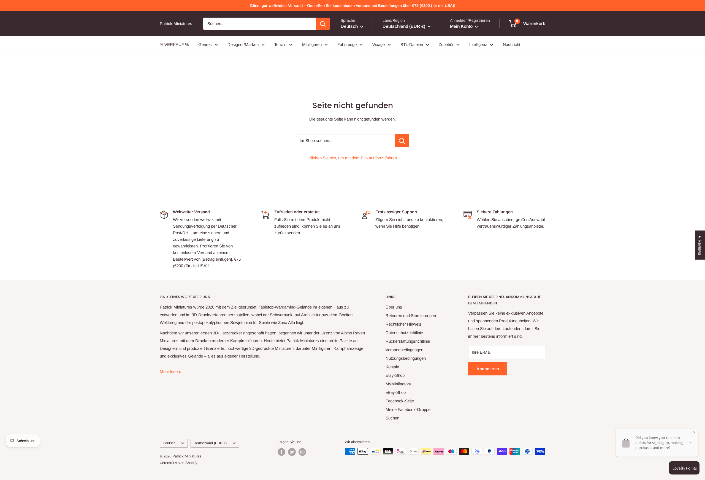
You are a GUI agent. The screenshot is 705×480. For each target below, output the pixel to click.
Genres (205, 44)
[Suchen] (323, 24)
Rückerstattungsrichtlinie (408, 341)
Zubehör (446, 44)
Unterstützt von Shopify (178, 463)
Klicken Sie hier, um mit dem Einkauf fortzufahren (352, 158)
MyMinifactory (398, 383)
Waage (378, 44)
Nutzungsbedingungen (406, 358)
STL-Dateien (411, 44)
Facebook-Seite (400, 401)
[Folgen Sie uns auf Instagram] (302, 452)
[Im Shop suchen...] (402, 140)
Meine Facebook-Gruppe (408, 409)
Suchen (392, 418)
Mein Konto (462, 26)
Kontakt (392, 366)
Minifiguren (312, 44)
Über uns (394, 307)
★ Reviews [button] (700, 245)
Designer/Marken (243, 44)
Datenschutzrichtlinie (404, 332)
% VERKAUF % (174, 44)
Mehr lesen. (170, 371)
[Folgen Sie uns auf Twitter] (292, 452)
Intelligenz (478, 44)
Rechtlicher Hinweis (403, 324)
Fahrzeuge (347, 44)
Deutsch (169, 443)
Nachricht (511, 44)
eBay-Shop (396, 392)
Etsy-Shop (395, 375)
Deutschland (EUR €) (210, 443)
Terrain (280, 44)
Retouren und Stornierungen (411, 315)
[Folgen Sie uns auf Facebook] (281, 452)
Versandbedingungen (404, 349)
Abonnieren (487, 368)
